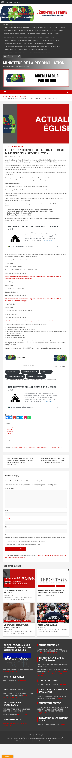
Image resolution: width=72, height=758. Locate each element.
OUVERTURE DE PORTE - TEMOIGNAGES (16, 583)
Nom (7, 510)
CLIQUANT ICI (22, 714)
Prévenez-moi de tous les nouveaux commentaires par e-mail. (26, 541)
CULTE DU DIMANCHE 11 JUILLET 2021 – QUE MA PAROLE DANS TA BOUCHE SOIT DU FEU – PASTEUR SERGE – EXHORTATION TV (20, 461)
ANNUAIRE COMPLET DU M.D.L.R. (38, 49)
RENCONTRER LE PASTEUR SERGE (19, 27)
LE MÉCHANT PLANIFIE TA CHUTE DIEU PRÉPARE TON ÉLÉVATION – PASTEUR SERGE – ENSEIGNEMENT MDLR (52, 460)
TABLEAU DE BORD (53, 34)
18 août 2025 (8, 595)
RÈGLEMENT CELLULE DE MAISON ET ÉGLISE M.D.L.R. (18, 30)
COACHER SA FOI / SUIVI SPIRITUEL (44, 43)
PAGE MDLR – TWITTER (30, 371)
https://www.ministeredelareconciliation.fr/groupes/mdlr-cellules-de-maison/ (28, 321)
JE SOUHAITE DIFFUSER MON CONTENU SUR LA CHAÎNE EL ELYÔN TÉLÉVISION (52, 674)
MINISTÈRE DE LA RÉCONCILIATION (34, 63)
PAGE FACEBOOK (12, 371)
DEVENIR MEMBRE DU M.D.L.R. (43, 30)
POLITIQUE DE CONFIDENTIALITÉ (52, 738)
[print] (25, 418)
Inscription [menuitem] (17, 2)
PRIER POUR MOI (28, 43)
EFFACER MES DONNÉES (10, 40)
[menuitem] (2, 2)
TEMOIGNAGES (9, 586)
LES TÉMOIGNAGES (12, 566)
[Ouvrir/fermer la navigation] (5, 92)
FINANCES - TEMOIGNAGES (12, 579)
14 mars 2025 (8, 630)
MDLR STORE (21, 681)
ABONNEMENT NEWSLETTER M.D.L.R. (30, 40)
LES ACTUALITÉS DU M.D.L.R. (14, 146)
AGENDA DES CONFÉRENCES (47, 653)
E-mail (7, 519)
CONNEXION (62, 685)
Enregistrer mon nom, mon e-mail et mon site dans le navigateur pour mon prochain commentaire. (35, 537)
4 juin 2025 (41, 595)
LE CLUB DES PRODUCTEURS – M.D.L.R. (15, 46)
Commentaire (10, 488)
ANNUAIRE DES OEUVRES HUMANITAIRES (38, 53)
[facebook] (7, 418)
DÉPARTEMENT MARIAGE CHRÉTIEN (36, 34)
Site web (7, 527)
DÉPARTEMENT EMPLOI (10, 37)
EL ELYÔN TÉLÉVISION (10, 672)
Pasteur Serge (18, 157)
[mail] (21, 418)
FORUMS (60, 30)
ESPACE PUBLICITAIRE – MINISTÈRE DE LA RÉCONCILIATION (44, 46)
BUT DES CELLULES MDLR (57, 27)
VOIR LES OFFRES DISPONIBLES (46, 37)
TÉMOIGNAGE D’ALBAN (47, 625)
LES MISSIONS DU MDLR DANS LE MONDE (15, 49)
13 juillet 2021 (9, 157)
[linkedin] (18, 418)
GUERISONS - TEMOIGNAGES (13, 581)
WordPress (52, 741)
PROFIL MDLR (46, 371)
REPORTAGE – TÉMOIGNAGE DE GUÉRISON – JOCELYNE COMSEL (51, 591)
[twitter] (10, 418)
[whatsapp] (29, 418)
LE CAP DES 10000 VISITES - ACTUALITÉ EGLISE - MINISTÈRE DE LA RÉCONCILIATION (37, 448)
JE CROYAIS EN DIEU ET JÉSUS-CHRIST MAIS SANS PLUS (17, 626)
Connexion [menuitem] (9, 2)
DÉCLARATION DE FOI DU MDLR (39, 27)
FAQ (55, 30)
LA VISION (5, 27)
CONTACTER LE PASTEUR (15, 376)
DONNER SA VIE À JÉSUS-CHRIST (13, 43)
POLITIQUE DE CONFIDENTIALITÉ (50, 40)
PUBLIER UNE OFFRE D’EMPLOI (27, 37)
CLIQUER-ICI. (61, 698)
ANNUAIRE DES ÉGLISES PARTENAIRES (14, 53)
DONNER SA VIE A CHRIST (36, 376)
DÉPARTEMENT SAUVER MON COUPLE (14, 34)
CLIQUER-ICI (41, 713)
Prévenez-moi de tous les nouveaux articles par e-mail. (24, 545)
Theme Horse (27, 741)
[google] (14, 418)
